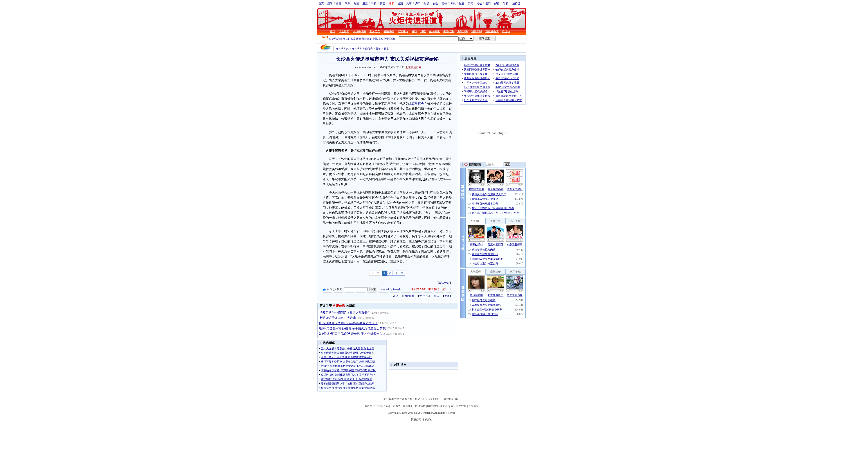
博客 (382, 3)
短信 (479, 3)
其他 (378, 48)
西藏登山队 (492, 31)
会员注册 (461, 406)
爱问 (488, 3)
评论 (395, 296)
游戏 (426, 3)
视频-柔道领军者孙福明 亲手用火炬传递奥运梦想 (352, 328)
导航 (505, 3)
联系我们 (408, 406)
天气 (470, 3)
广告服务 (395, 406)
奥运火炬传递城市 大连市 (337, 318)
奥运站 (506, 31)
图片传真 (374, 31)
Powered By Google (390, 289)
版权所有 (427, 419)
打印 (436, 296)
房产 (417, 3)
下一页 (399, 273)
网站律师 (432, 406)
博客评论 (403, 31)
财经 (356, 3)
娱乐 (347, 3)
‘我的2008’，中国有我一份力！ (431, 289)
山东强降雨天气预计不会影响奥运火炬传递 (348, 323)
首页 (321, 3)
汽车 (409, 3)
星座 (461, 3)
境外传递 (448, 31)
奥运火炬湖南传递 (362, 48)
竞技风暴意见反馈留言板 (398, 398)
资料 (414, 31)
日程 (423, 31)
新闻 (330, 3)
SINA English (447, 406)
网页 (329, 289)
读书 (444, 3)
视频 (400, 3)
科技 (373, 3)
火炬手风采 (359, 31)
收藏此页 (408, 296)
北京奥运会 (416, 103)
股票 (365, 3)
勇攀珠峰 (462, 31)
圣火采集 (434, 31)
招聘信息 (420, 406)
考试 (453, 3)
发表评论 (444, 282)
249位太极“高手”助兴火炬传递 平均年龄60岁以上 (352, 333)
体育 (338, 3)
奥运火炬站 (342, 48)
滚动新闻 (344, 31)
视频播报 (389, 31)
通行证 (516, 3)
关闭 (447, 296)
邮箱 (496, 3)
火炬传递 (339, 305)
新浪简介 (369, 406)
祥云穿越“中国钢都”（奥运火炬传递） (345, 312)
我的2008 (476, 31)
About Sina (383, 406)
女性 (435, 3)
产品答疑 (473, 406)
